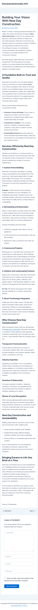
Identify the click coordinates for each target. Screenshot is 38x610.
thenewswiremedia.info (15, 3)
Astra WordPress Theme (19, 606)
